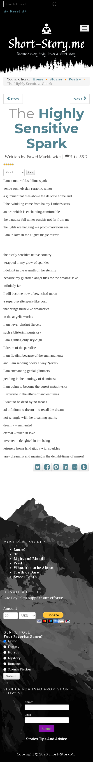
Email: (28, 714)
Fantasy (13, 647)
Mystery (14, 658)
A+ (24, 11)
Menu (84, 28)
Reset (15, 11)
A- (6, 11)
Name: (29, 702)
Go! (54, 4)
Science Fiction (19, 669)
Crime (12, 641)
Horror (13, 652)
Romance (14, 664)
